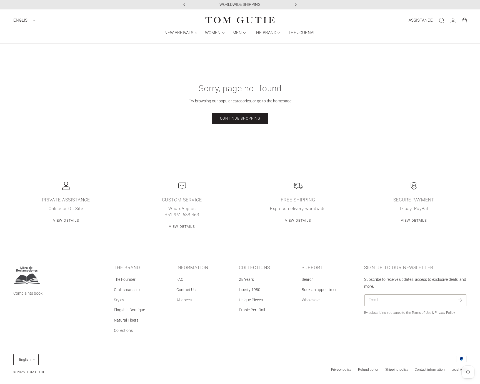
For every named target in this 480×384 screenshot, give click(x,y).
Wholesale (310, 299)
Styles (119, 299)
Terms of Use (422, 313)
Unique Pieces (251, 299)
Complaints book (27, 293)
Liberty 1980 (249, 289)
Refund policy (368, 370)
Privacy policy (341, 370)
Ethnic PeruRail (252, 310)
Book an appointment (320, 289)
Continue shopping (240, 118)
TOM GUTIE (35, 372)
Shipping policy (396, 370)
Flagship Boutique (129, 310)
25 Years (246, 279)
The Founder (125, 279)
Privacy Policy (445, 313)
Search (308, 279)
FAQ (179, 279)
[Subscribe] (460, 299)
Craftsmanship (127, 289)
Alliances (184, 299)
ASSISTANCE (421, 20)
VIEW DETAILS (66, 220)
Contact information (430, 370)
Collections (123, 330)
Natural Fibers (126, 320)
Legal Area (459, 370)
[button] (442, 21)
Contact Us (186, 289)
